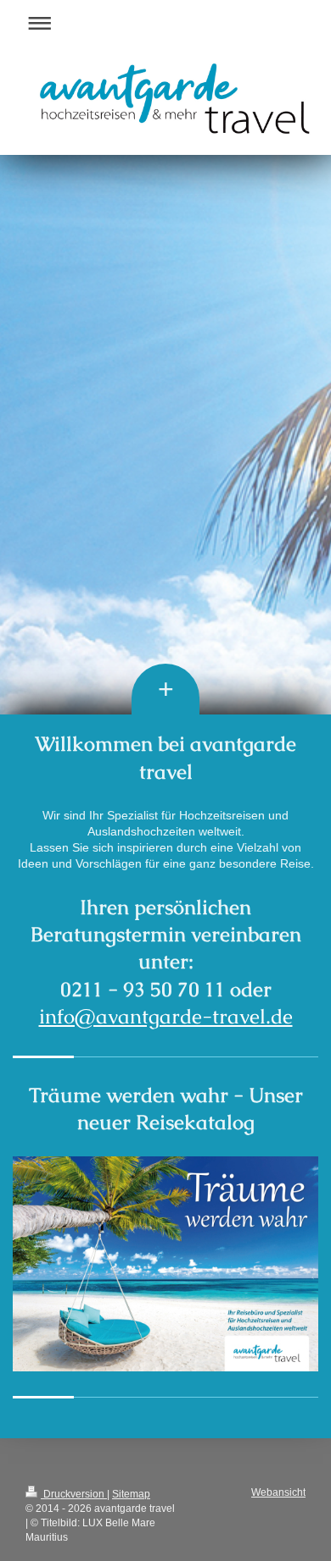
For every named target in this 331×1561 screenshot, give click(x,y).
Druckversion (74, 1494)
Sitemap (131, 1494)
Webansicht (278, 1492)
